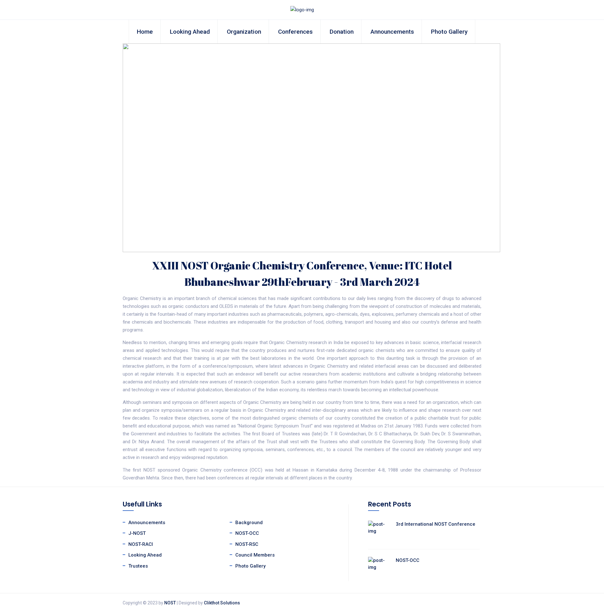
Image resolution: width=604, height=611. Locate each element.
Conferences (295, 31)
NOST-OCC (247, 533)
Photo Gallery (449, 31)
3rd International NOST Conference (435, 524)
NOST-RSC (246, 544)
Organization (244, 31)
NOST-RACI (140, 544)
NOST (170, 602)
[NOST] (302, 9)
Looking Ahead (190, 31)
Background (249, 522)
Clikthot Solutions (222, 602)
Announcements (392, 31)
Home (145, 31)
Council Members (255, 555)
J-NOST (137, 533)
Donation (342, 31)
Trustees (138, 566)
